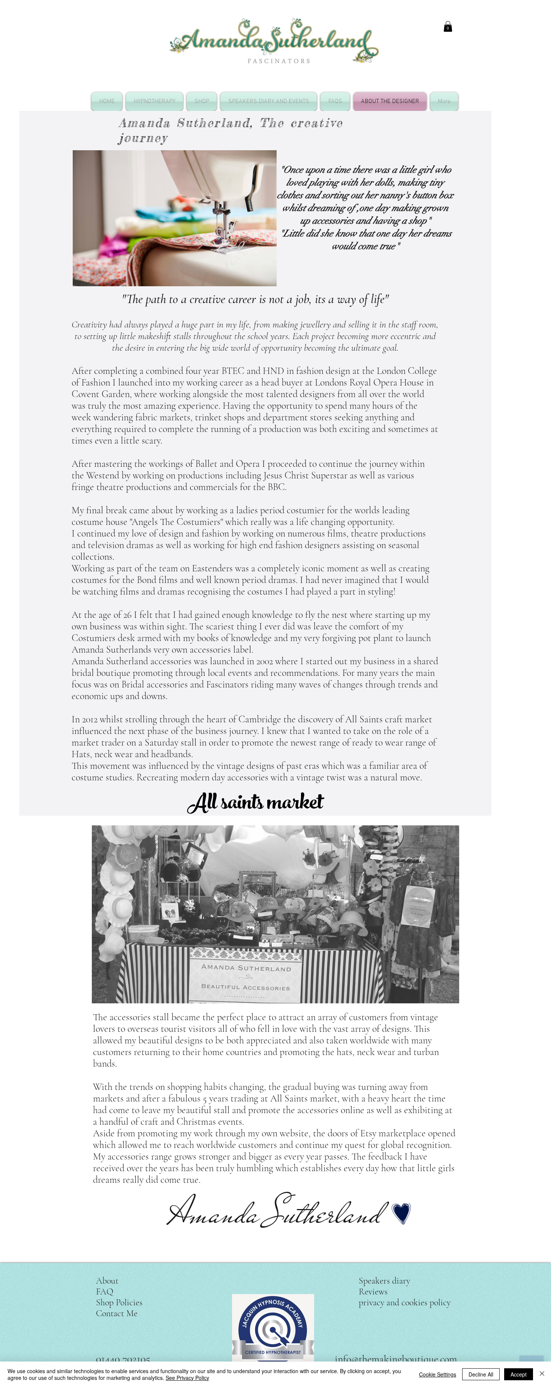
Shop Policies (119, 1302)
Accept (519, 1374)
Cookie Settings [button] (437, 1374)
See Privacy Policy (187, 1377)
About (107, 1280)
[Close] (542, 1374)
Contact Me (117, 1313)
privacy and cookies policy (405, 1302)
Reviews (373, 1291)
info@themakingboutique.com (396, 1359)
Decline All (481, 1374)
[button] (447, 26)
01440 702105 (123, 1358)
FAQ (104, 1291)
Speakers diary (384, 1280)
